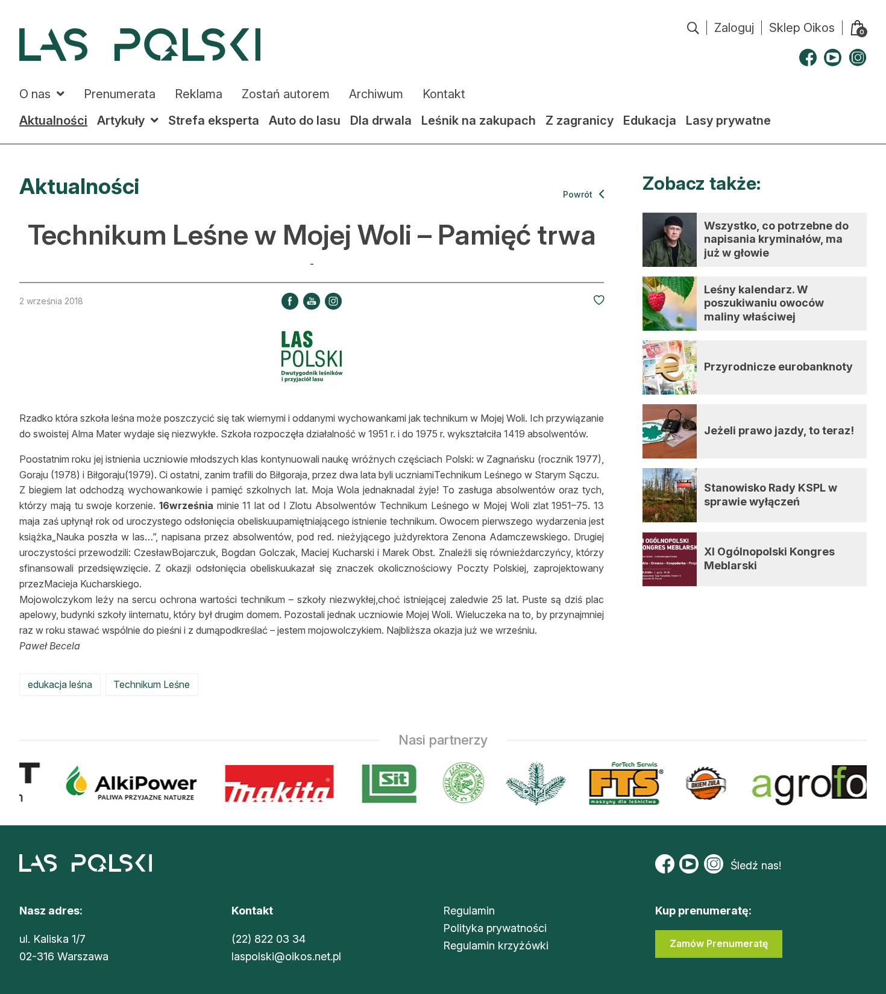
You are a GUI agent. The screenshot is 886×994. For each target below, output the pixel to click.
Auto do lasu (305, 120)
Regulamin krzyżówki (495, 945)
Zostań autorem (286, 94)
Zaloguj (734, 27)
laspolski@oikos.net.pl (286, 956)
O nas (35, 94)
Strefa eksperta (213, 120)
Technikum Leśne (151, 684)
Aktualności (53, 120)
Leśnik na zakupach (478, 120)
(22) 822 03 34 (268, 939)
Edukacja (649, 120)
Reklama (198, 94)
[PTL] (528, 783)
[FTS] (617, 783)
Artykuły (121, 120)
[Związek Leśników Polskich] (456, 783)
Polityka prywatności (495, 928)
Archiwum (376, 94)
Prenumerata (120, 94)
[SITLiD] (382, 783)
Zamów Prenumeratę (719, 943)
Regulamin (469, 910)
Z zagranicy (579, 120)
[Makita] (272, 783)
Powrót (579, 194)
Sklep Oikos (802, 27)
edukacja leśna (60, 684)
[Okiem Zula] (698, 783)
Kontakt (444, 94)
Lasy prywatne (728, 120)
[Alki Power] (124, 783)
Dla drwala (381, 120)
